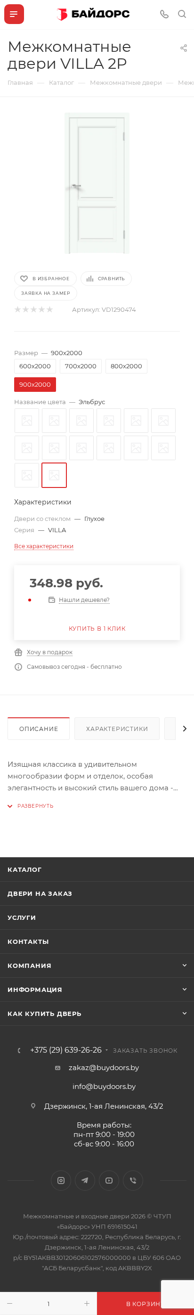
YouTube (109, 1180)
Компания (29, 965)
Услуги (22, 917)
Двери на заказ (40, 893)
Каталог (25, 869)
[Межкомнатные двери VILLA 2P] (97, 183)
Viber (133, 1180)
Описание (38, 728)
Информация (35, 989)
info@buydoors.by (104, 1086)
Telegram (85, 1180)
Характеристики (117, 728)
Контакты (28, 941)
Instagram (61, 1180)
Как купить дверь (44, 1013)
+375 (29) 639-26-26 (66, 1050)
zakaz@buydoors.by (104, 1067)
